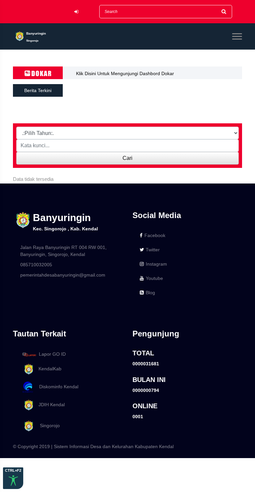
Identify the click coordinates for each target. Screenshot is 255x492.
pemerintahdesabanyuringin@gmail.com (62, 275)
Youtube (154, 278)
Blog (150, 292)
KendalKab (48, 368)
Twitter (153, 249)
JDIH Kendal (50, 404)
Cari (127, 158)
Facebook (154, 235)
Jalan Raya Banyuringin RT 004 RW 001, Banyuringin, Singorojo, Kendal (63, 251)
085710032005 (36, 264)
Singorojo (47, 425)
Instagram (156, 264)
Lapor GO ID (52, 354)
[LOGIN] (76, 11)
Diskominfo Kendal (56, 386)
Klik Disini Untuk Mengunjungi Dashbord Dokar (125, 73)
